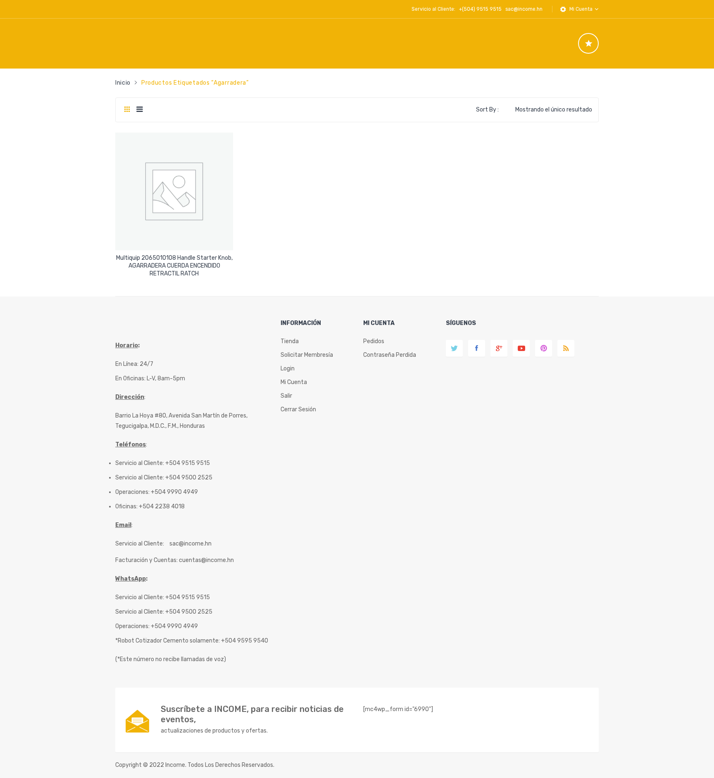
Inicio (123, 82)
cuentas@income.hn (206, 560)
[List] (139, 109)
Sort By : (487, 109)
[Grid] (127, 109)
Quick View (175, 237)
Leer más (174, 270)
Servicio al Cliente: (139, 543)
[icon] (588, 43)
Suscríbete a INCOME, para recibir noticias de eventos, (252, 714)
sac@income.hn (524, 9)
